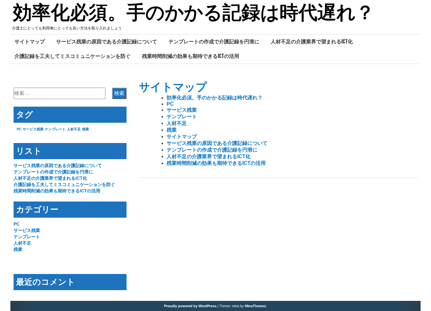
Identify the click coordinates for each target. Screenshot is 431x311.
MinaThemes (255, 306)
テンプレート (182, 116)
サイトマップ (30, 41)
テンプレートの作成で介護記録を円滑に (213, 41)
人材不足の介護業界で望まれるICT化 (312, 41)
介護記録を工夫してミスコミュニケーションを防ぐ (73, 56)
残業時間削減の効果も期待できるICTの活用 (190, 56)
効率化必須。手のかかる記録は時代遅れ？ (194, 13)
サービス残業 (182, 110)
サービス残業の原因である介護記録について (106, 41)
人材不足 (177, 123)
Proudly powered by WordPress (190, 306)
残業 (172, 130)
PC (170, 104)
